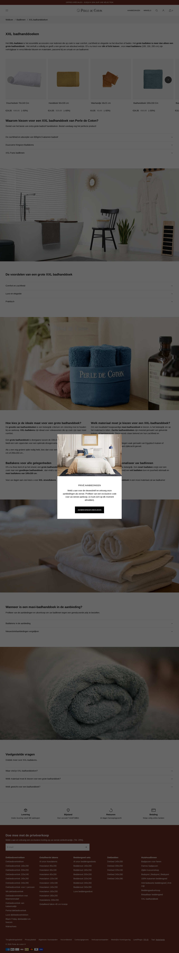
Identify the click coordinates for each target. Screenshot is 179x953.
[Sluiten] (118, 437)
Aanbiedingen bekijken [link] (89, 510)
